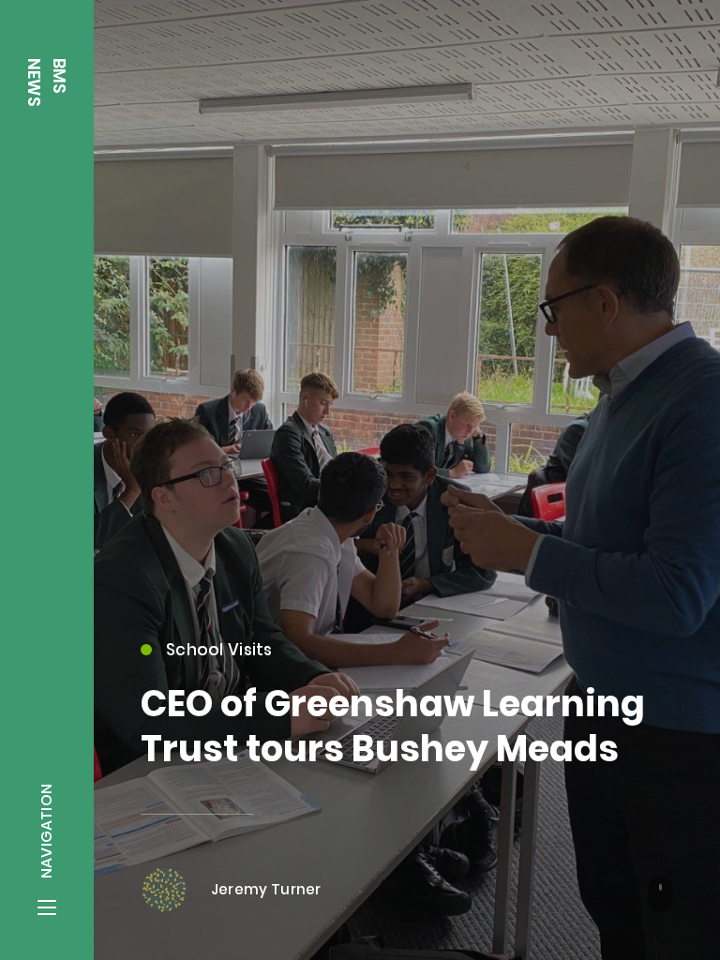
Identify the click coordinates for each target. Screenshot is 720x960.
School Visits (219, 649)
